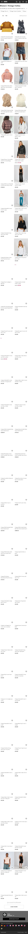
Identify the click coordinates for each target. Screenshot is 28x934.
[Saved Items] (23, 1)
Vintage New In (4, 11)
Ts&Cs (26, 932)
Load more (14, 906)
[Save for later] (12, 33)
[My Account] (19, 1)
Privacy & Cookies (21, 932)
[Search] (16, 1)
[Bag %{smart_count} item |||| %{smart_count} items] (26, 1)
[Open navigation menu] (2, 1)
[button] (1, 925)
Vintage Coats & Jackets (15, 11)
